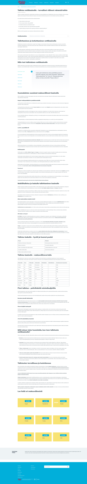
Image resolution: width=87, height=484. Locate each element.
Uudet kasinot (46, 2)
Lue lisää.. (28, 401)
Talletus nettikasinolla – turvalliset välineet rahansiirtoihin (28, 6)
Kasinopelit (57, 2)
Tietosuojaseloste (33, 467)
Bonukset (41, 2)
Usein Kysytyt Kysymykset (21, 475)
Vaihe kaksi (20, 74)
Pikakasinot (31, 2)
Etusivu (18, 6)
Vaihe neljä (20, 80)
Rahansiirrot (52, 2)
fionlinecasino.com (20, 477)
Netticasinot (36, 2)
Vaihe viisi (19, 83)
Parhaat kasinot (20, 472)
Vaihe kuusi (20, 87)
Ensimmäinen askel (21, 71)
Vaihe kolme (20, 77)
